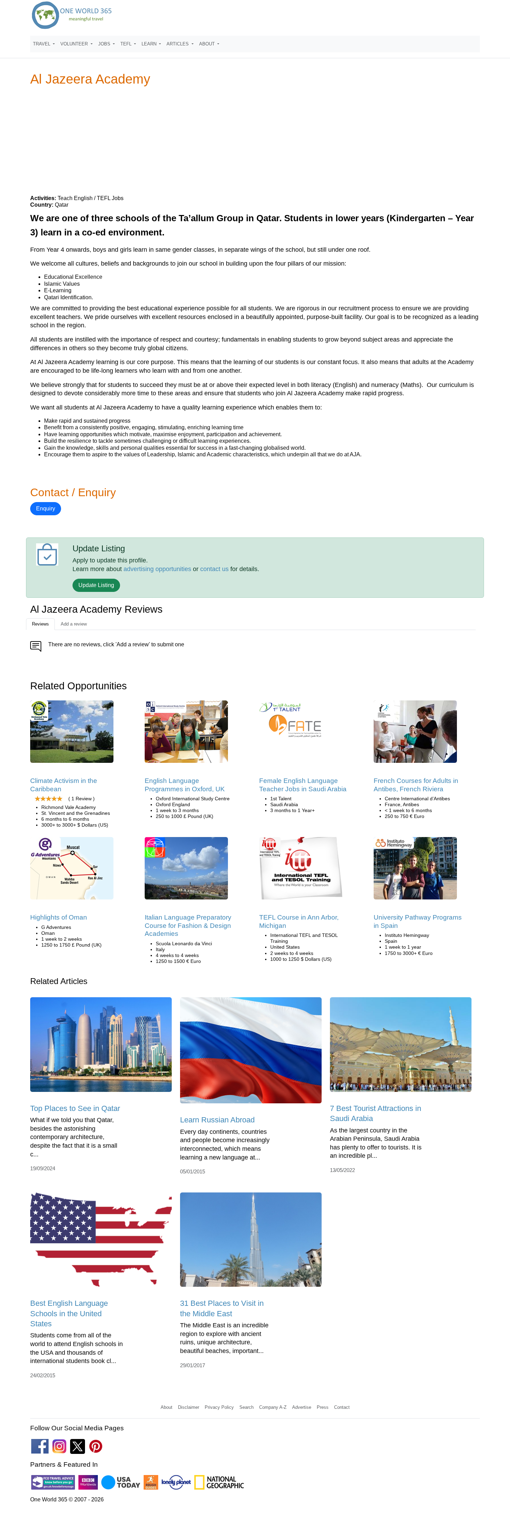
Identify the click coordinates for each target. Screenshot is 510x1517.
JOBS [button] (105, 43)
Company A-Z (273, 1407)
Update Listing (96, 585)
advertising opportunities (157, 569)
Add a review (74, 624)
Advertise (301, 1407)
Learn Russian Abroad (217, 1119)
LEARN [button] (150, 43)
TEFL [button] (126, 43)
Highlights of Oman (58, 917)
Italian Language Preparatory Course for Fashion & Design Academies (188, 925)
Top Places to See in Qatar (75, 1108)
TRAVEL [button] (42, 43)
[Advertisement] (255, 140)
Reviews (40, 624)
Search (246, 1407)
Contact (342, 1407)
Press (323, 1407)
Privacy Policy (219, 1407)
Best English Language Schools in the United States (69, 1313)
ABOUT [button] (207, 43)
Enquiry (45, 508)
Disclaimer (188, 1407)
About (166, 1407)
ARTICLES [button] (178, 43)
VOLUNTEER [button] (74, 43)
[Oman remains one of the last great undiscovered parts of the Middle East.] (71, 871)
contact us (214, 569)
